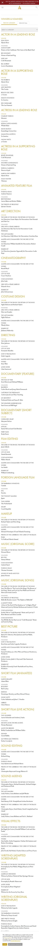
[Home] (19, 7)
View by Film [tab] (23, 23)
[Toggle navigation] (2, 7)
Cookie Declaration (15, 940)
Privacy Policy (8, 937)
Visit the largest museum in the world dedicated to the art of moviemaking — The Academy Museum (22, 2)
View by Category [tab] (9, 23)
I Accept (4, 944)
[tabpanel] (19, 482)
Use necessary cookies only (15, 944)
